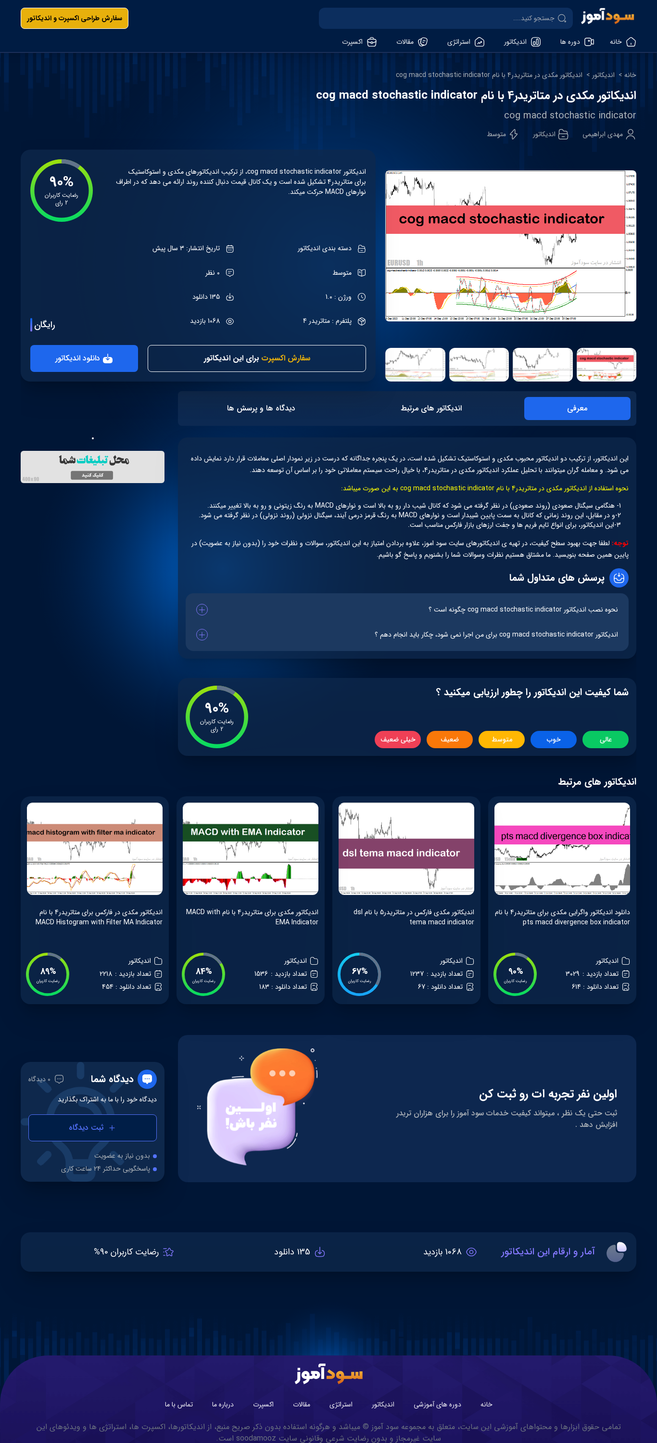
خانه (630, 75)
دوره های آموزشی (437, 1404)
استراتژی (341, 1404)
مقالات (301, 1404)
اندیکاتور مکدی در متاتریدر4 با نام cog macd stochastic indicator (489, 75)
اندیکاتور (603, 75)
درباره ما (223, 1404)
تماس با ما (179, 1404)
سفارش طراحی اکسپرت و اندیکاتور (74, 18)
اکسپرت (263, 1404)
